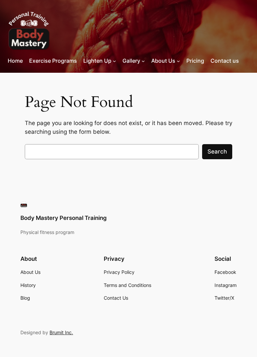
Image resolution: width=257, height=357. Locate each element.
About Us (163, 60)
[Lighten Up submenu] (114, 61)
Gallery (131, 60)
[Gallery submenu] (143, 61)
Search (217, 151)
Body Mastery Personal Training (63, 218)
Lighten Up (97, 60)
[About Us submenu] (178, 61)
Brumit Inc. (61, 332)
